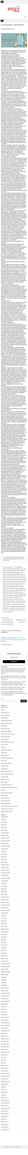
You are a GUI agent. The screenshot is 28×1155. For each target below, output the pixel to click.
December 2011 (5, 1129)
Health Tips (4, 752)
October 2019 (4, 998)
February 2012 (5, 1124)
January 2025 (4, 867)
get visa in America (21, 576)
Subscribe (14, 661)
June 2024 (4, 886)
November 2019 (5, 996)
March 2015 (4, 1097)
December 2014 (5, 1103)
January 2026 (4, 835)
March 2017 (4, 1065)
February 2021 (5, 958)
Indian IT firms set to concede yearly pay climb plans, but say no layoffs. (7, 622)
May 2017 (3, 1060)
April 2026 (3, 827)
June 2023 (4, 918)
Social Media (4, 795)
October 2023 (4, 907)
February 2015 (5, 1100)
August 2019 (4, 1004)
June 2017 (4, 1057)
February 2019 (5, 1017)
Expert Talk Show (5, 736)
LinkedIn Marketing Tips (7, 774)
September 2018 (5, 1030)
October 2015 (4, 1092)
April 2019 (3, 1012)
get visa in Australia (7, 577)
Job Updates (4, 768)
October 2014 (4, 1105)
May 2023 (3, 921)
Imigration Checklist (6, 763)
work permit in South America (15, 608)
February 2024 (5, 897)
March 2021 (4, 956)
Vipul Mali (4, 29)
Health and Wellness (6, 750)
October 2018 (4, 1028)
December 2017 (5, 1044)
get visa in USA (16, 583)
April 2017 (3, 1063)
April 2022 (3, 942)
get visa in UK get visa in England (14, 581)
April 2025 (3, 859)
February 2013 (5, 1113)
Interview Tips (10, 567)
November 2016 (5, 1076)
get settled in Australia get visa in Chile (15, 568)
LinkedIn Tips (4, 776)
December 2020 (5, 964)
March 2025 (4, 862)
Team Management (6, 803)
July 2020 (3, 977)
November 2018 (5, 1025)
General (3, 747)
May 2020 (3, 982)
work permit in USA (9, 611)
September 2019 (5, 1001)
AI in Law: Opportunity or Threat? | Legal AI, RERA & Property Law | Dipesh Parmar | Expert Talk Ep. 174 (13, 677)
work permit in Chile (15, 606)
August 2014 (4, 1111)
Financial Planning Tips (7, 742)
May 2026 (3, 824)
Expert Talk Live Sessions (8, 734)
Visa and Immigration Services (9, 806)
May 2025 (3, 857)
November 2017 (5, 1046)
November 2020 (5, 966)
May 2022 (3, 939)
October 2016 (4, 1079)
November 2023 (5, 905)
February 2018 (5, 1038)
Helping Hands (5, 755)
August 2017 (4, 1055)
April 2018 (3, 1033)
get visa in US (10, 583)
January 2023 (4, 931)
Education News (5, 728)
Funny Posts (4, 744)
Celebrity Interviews (6, 720)
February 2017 (5, 1068)
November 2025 (5, 841)
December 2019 (5, 993)
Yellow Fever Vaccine (7, 809)
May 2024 (3, 889)
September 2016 (5, 1081)
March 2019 (4, 1014)
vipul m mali (14, 602)
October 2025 (4, 843)
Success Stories (5, 801)
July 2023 (3, 915)
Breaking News (5, 712)
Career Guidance (5, 715)
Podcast (3, 790)
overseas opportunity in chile (13, 586)
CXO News (4, 726)
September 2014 (5, 1108)
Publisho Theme (7, 1146)
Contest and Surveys (6, 723)
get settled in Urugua (18, 574)
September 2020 (5, 972)
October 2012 (4, 1116)
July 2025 (3, 851)
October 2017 (4, 1049)
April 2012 (3, 1119)
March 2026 (4, 830)
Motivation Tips (5, 779)
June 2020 (4, 980)
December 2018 (5, 1022)
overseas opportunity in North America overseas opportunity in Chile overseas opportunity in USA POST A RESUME (14, 590)
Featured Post (5, 739)
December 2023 (5, 902)
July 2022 (3, 934)
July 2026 (3, 819)
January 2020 (4, 990)
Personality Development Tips (9, 787)
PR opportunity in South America (12, 597)
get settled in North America (15, 572)
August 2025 (4, 849)
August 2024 (4, 881)
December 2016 (5, 1073)
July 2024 (3, 883)
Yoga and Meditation (6, 811)
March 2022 (4, 945)
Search (2, 698)
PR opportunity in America (12, 595)
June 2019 (4, 1006)
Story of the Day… (6, 798)
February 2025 (5, 865)
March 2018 (4, 1036)
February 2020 (5, 988)
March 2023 (4, 926)
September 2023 (5, 910)
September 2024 (5, 878)
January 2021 (4, 961)
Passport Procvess (6, 784)
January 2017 (4, 1071)
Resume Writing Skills (7, 793)
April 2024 (3, 891)
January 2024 (4, 899)
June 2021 (4, 948)
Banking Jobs (4, 707)
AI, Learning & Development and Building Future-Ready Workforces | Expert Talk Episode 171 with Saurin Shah (14, 693)
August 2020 (4, 974)
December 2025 (5, 838)
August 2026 (4, 816)
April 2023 (3, 923)
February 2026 (5, 832)
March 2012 (4, 1121)
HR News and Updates (7, 758)
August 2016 (4, 1084)
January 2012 (4, 1127)
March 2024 (4, 894)
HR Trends (4, 760)
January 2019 (4, 1020)
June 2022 (4, 937)
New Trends (4, 782)
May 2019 (3, 1009)
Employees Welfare (6, 731)
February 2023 (5, 929)
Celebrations (4, 718)
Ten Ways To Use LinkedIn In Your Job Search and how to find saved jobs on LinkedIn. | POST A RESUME (13, 639)
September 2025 (5, 846)
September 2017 (5, 1052)
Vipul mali (20, 602)
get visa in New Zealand (17, 577)
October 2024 (4, 875)
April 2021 (3, 953)
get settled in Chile (15, 570)
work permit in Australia (16, 604)
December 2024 (5, 870)
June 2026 (4, 822)
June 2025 (4, 854)
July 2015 (3, 1095)
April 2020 (3, 985)
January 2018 (4, 1041)
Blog (2, 710)
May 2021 (3, 950)
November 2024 (5, 873)
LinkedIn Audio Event (6, 771)
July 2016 (3, 1087)
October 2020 (4, 969)
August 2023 (4, 913)
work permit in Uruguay (13, 609)
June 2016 (4, 1089)
